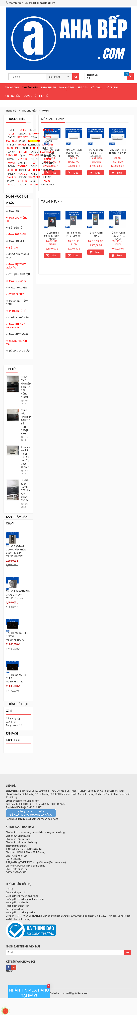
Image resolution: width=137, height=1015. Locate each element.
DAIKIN (11, 166)
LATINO (47, 177)
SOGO (22, 184)
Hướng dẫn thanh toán (17, 905)
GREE (34, 173)
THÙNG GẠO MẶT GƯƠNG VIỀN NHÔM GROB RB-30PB (16, 549)
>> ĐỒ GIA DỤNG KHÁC (18, 351)
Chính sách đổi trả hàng (18, 839)
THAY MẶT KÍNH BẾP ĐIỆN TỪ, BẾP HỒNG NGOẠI (26, 387)
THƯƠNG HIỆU (30, 87)
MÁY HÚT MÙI (66, 87)
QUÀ (22, 155)
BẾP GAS (83, 87)
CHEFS (34, 159)
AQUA (34, 166)
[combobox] (59, 75)
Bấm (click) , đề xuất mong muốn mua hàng (32, 819)
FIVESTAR (47, 148)
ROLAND (47, 141)
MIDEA (11, 173)
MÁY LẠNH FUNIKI (53, 119)
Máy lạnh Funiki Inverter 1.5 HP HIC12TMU (74, 153)
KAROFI (22, 141)
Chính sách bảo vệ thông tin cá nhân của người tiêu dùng (35, 832)
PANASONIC (47, 162)
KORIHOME (34, 144)
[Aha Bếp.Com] (68, 9)
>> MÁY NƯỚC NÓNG (17, 334)
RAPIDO (34, 151)
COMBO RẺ (30, 95)
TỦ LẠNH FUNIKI (52, 201)
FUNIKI (22, 170)
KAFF (11, 130)
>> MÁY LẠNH (13, 211)
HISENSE (22, 177)
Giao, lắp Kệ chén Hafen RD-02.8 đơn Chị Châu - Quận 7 (25, 457)
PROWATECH (47, 155)
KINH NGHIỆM (12, 95)
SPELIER (11, 144)
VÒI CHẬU (96, 87)
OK (127, 952)
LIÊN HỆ (43, 95)
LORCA (11, 151)
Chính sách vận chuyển (18, 835)
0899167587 (16, 2)
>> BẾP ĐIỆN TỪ (14, 227)
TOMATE (11, 159)
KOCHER (34, 130)
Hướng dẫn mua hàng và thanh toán (25, 899)
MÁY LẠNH (112, 87)
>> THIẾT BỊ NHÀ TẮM (17, 317)
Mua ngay (74, 173)
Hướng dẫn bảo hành (17, 902)
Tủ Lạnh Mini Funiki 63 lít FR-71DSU (52, 235)
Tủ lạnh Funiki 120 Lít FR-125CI (117, 235)
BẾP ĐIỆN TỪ (48, 87)
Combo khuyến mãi (16, 892)
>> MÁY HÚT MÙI (15, 241)
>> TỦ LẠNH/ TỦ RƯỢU (18, 274)
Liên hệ (9, 889)
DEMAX (23, 133)
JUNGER (34, 181)
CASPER (22, 162)
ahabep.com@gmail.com (42, 2)
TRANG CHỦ (12, 87)
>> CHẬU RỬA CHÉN (16, 287)
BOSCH (47, 133)
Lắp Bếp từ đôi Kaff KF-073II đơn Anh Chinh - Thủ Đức (26, 490)
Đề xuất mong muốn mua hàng (22, 895)
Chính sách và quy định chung (21, 842)
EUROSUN (22, 148)
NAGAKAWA (47, 170)
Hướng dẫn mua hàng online (20, 912)
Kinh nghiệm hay (14, 909)
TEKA (34, 137)
